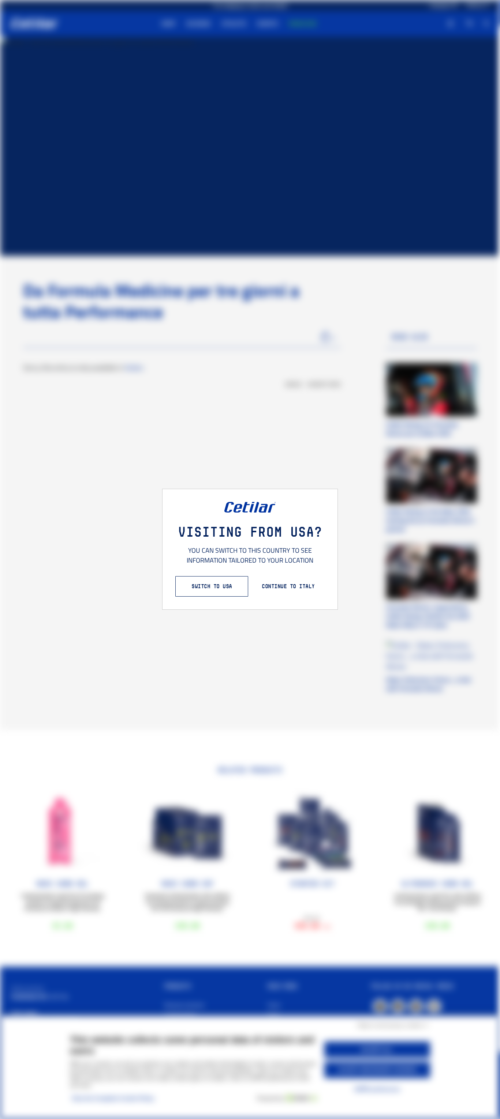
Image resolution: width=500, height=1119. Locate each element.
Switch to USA (211, 586)
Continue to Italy (288, 586)
